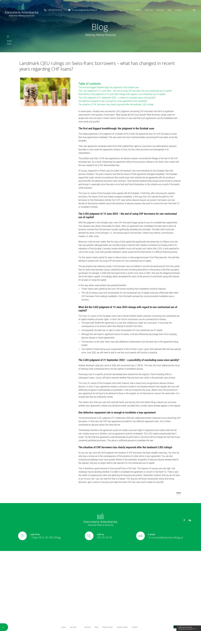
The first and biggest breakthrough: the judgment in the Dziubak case (108, 87)
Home (138, 10)
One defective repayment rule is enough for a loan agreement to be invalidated (112, 101)
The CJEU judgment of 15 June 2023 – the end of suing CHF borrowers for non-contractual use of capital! (125, 90)
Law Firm (149, 10)
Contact (178, 10)
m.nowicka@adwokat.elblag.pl (84, 10)
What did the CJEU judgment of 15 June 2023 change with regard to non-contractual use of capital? (122, 94)
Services (160, 10)
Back (178, 493)
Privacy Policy (107, 627)
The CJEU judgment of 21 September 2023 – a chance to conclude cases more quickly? (117, 97)
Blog (169, 10)
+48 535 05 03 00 (55, 10)
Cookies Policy (122, 627)
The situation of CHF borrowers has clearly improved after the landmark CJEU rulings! (116, 104)
